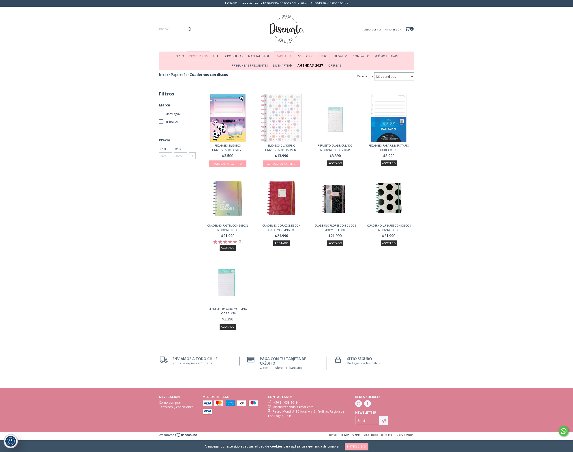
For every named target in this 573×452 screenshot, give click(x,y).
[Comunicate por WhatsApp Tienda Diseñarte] (564, 431)
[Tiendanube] (178, 436)
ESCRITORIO (305, 56)
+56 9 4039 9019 (285, 402)
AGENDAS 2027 (310, 65)
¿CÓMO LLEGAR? (386, 56)
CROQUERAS (234, 56)
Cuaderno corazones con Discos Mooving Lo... (281, 228)
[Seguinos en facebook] (367, 403)
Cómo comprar (170, 402)
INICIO (179, 56)
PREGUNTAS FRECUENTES (250, 65)
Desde (163, 149)
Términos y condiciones (176, 407)
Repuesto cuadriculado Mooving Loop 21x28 (335, 148)
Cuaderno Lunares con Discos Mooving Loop (389, 228)
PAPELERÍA (283, 56)
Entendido (356, 446)
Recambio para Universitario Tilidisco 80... (389, 148)
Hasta (177, 149)
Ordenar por (365, 76)
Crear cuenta (372, 29)
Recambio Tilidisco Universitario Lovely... (227, 148)
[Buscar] (189, 29)
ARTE (216, 56)
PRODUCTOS (198, 56)
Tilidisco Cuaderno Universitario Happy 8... (281, 148)
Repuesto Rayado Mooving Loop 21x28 (228, 311)
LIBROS (324, 56)
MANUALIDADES (259, 56)
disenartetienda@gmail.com (293, 407)
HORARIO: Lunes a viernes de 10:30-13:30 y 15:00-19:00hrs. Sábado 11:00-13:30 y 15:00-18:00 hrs (286, 3)
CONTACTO (361, 56)
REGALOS (341, 56)
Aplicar (192, 155)
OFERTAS (334, 65)
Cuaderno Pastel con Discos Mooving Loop (227, 228)
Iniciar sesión (392, 29)
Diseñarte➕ (282, 65)
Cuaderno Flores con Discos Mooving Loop (335, 228)
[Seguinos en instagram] (358, 403)
